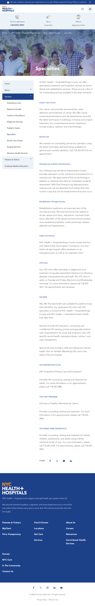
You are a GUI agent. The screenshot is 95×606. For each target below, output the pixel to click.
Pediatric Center (13, 128)
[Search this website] (82, 9)
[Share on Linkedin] (71, 461)
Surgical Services (14, 147)
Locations (39, 528)
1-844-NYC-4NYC (17, 25)
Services (8, 97)
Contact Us (7, 571)
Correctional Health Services (76, 542)
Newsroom (71, 534)
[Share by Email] (64, 461)
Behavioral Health (14, 109)
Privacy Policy (42, 600)
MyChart (6, 528)
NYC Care (7, 560)
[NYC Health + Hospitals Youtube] (61, 588)
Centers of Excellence (16, 116)
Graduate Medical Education (16, 166)
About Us (70, 523)
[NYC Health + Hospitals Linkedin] (54, 588)
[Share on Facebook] (50, 461)
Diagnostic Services (15, 122)
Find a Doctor (41, 523)
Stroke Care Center (15, 141)
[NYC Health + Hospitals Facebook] (33, 588)
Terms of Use (53, 600)
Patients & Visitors (12, 160)
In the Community (11, 566)
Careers (70, 528)
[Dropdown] (31, 89)
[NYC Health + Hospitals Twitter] (40, 588)
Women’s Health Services (17, 153)
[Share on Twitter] (57, 461)
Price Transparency (11, 534)
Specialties (11, 134)
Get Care (38, 534)
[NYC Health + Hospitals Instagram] (47, 588)
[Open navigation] (90, 9)
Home (7, 84)
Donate (6, 554)
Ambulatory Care (14, 103)
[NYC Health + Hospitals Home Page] (8, 9)
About (7, 90)
